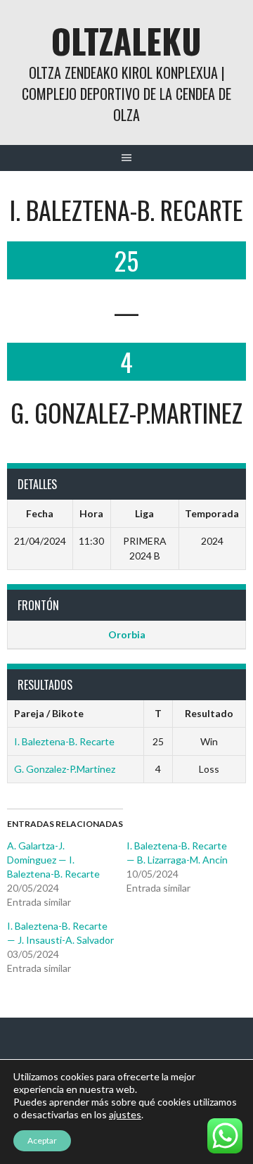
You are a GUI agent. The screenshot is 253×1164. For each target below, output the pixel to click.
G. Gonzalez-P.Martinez (64, 769)
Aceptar (42, 1140)
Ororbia (126, 634)
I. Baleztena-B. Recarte (64, 741)
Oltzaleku (126, 40)
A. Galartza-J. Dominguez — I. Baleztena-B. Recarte (53, 860)
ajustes (125, 1114)
